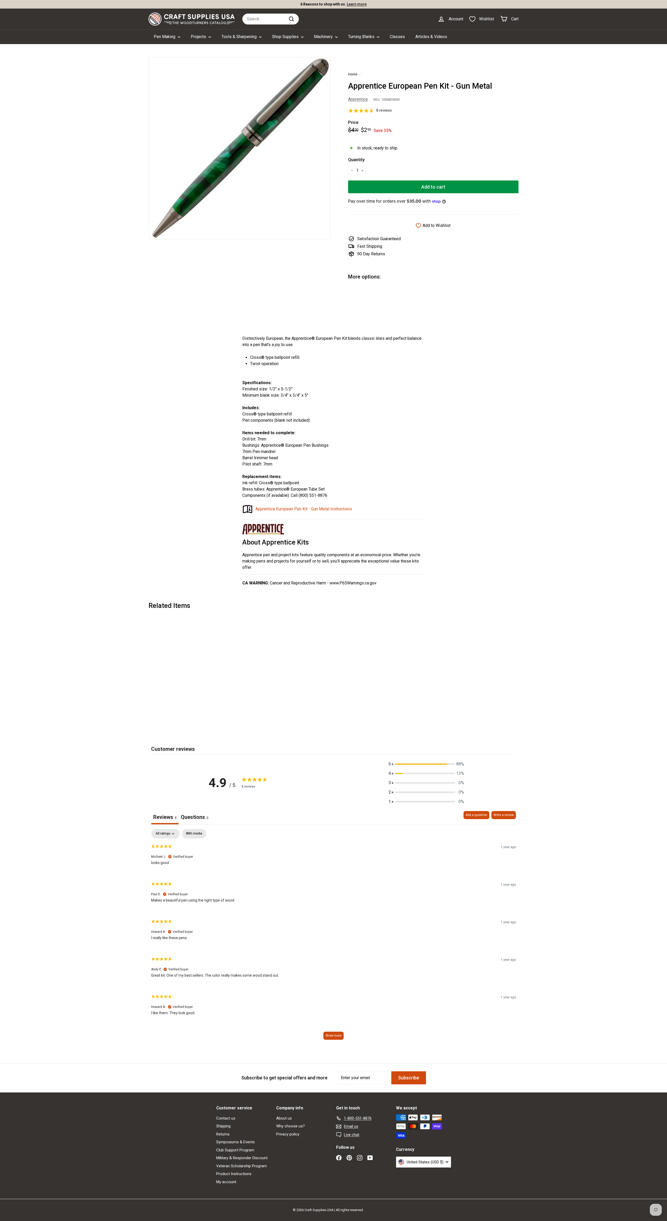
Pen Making (165, 36)
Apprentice (358, 99)
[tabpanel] (333, 937)
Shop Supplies (286, 36)
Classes (397, 36)
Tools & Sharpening (239, 36)
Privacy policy (287, 1134)
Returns (223, 1134)
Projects (199, 36)
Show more (333, 1035)
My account (226, 1182)
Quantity (356, 159)
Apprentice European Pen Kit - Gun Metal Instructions (303, 508)
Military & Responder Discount (242, 1158)
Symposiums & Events (235, 1142)
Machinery (324, 36)
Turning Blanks (361, 36)
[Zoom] (239, 148)
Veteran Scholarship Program (241, 1166)
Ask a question (476, 815)
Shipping (223, 1126)
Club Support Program (235, 1150)
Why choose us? (290, 1126)
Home (352, 74)
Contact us (225, 1118)
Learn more (357, 4)
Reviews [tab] (165, 817)
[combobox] (270, 19)
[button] (426, 764)
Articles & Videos (431, 36)
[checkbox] (194, 833)
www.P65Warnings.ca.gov (353, 583)
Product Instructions (233, 1173)
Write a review (503, 815)
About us (284, 1118)
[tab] (195, 817)
